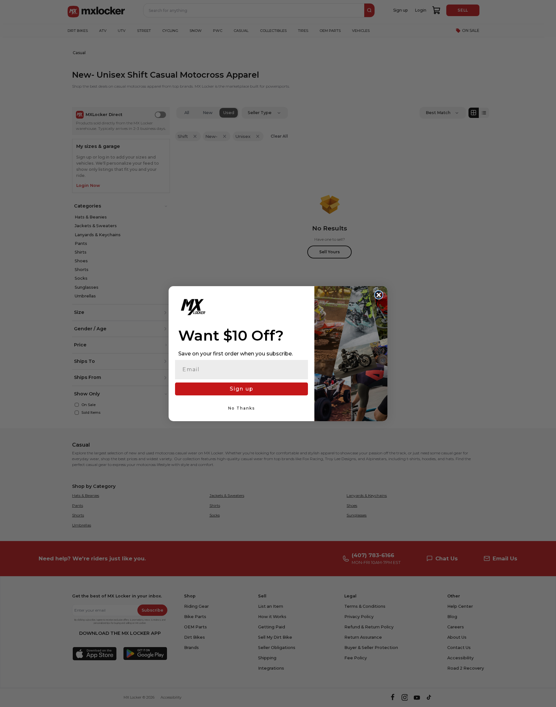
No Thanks (241, 408)
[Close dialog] (379, 295)
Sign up (242, 389)
